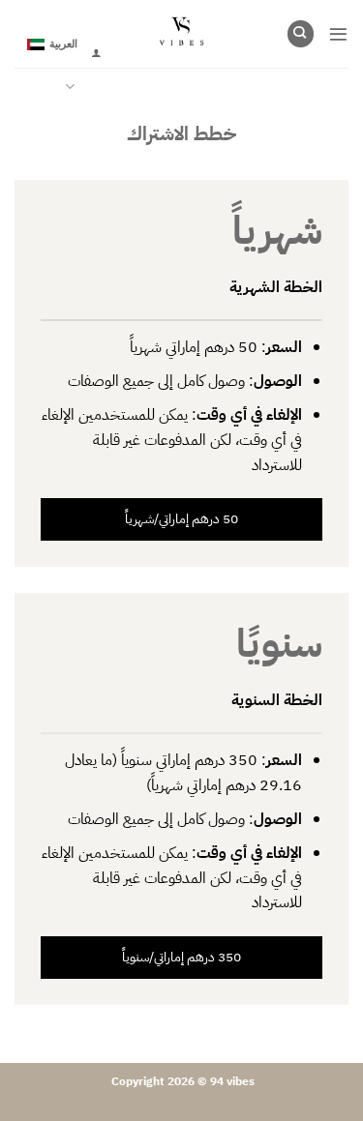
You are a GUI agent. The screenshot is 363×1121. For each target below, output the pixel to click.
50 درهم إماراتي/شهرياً (181, 519)
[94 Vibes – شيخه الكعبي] (181, 34)
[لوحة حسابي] (96, 53)
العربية (63, 43)
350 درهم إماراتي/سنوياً (181, 957)
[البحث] (300, 33)
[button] (338, 34)
